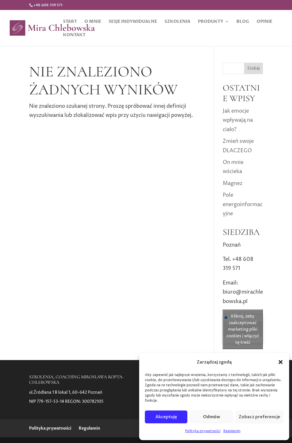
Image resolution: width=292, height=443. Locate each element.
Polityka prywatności (202, 431)
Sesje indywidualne (133, 21)
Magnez (232, 183)
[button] (280, 362)
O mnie (92, 21)
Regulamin (231, 431)
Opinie (264, 21)
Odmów (211, 417)
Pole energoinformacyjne (243, 204)
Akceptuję (166, 417)
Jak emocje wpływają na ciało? (238, 120)
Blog (242, 21)
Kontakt (74, 35)
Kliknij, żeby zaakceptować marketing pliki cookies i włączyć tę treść (242, 329)
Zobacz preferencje (259, 417)
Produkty (210, 21)
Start (70, 21)
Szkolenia (177, 21)
